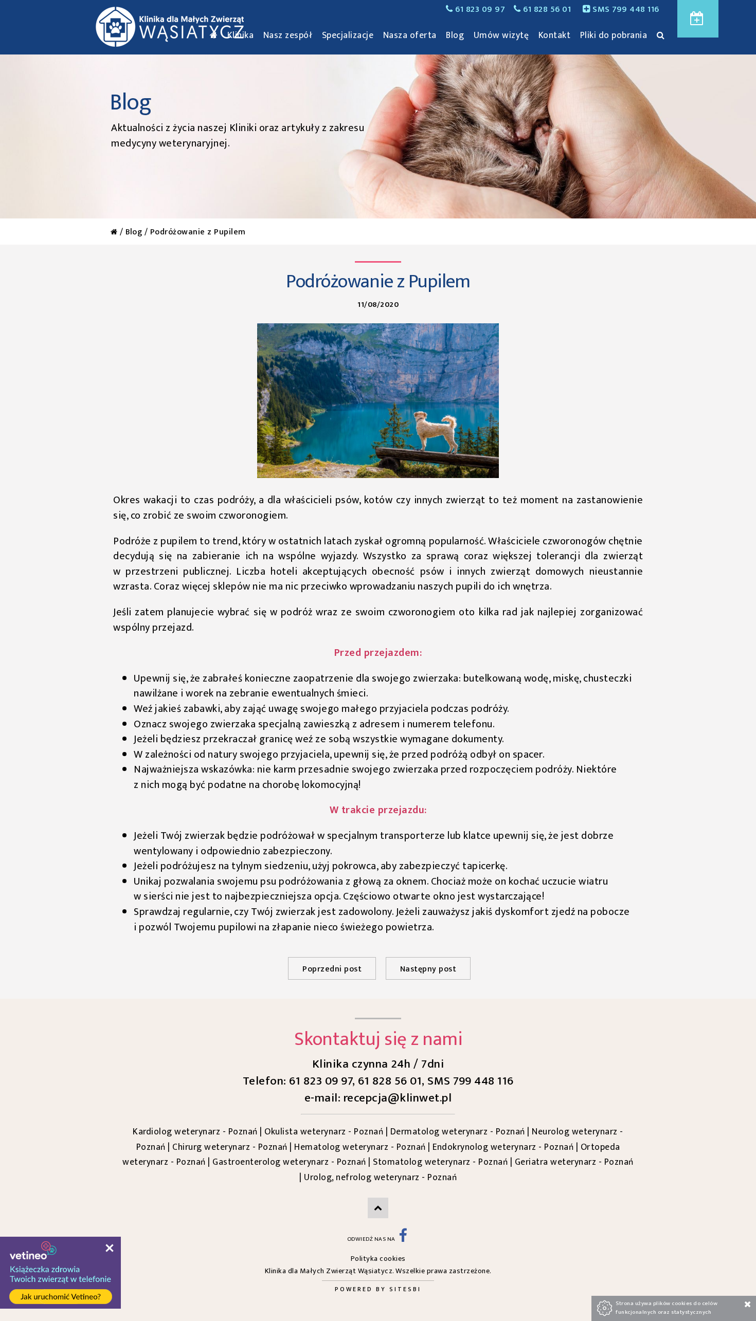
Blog (133, 232)
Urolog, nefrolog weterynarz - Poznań (380, 1177)
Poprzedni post (332, 969)
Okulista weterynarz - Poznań (323, 1131)
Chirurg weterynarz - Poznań (229, 1147)
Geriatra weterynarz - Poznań (574, 1161)
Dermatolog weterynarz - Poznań (457, 1131)
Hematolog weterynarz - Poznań (360, 1147)
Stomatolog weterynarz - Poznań (440, 1161)
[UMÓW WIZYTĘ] (697, 19)
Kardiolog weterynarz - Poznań (195, 1131)
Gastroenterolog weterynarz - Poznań (289, 1161)
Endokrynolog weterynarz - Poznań (503, 1147)
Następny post (428, 969)
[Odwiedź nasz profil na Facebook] (403, 1239)
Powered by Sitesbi (378, 1289)
